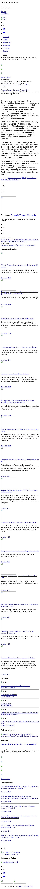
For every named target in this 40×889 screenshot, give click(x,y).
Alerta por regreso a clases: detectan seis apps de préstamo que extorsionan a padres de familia (19, 293)
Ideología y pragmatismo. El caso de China (15, 374)
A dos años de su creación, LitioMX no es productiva (18, 245)
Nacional (6, 37)
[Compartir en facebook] (3, 183)
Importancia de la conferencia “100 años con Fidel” (18, 744)
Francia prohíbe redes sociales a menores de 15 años (18, 658)
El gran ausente (6, 704)
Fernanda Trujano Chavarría (10, 85)
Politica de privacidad (25, 886)
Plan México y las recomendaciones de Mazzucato (17, 318)
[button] (4, 77)
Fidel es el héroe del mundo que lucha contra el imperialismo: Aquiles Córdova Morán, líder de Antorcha (19, 797)
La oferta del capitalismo (9, 695)
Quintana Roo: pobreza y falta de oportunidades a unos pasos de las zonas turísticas (18, 817)
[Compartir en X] (5, 87)
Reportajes (6, 45)
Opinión (5, 51)
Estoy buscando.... (7, 8)
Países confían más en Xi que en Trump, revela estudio (18, 522)
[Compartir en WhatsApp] (7, 87)
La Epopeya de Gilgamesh (9, 854)
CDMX (5, 39)
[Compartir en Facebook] (2, 87)
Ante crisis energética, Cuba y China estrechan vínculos (19, 347)
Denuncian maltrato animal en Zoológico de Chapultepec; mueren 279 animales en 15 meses (19, 787)
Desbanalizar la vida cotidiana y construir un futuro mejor (19, 713)
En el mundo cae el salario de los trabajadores (15, 686)
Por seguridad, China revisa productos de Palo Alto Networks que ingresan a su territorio (17, 401)
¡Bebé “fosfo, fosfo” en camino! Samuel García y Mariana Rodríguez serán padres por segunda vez (19, 240)
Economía (6, 48)
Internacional (7, 42)
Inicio (5, 55)
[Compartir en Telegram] (4, 192)
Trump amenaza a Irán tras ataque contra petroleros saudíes (20, 551)
